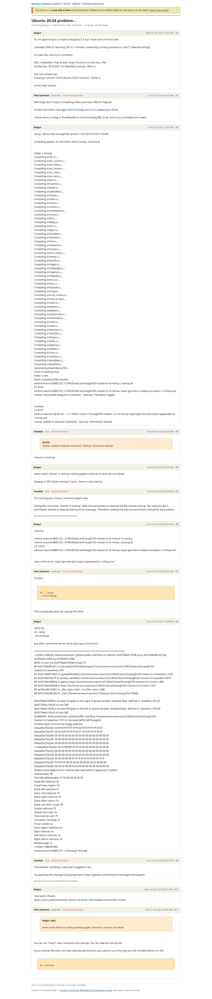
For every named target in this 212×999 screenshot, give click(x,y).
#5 (177, 491)
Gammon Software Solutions (47, 3)
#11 (176, 909)
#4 (177, 467)
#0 (177, 32)
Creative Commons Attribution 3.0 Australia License (86, 990)
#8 (177, 621)
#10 (176, 889)
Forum (66, 3)
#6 (177, 524)
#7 (177, 571)
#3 (177, 431)
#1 (177, 95)
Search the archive (159, 10)
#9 (177, 860)
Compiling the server (93, 3)
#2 (177, 127)
